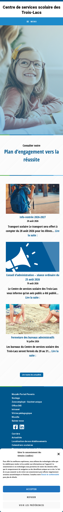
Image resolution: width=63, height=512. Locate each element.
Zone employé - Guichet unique (27, 402)
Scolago (16, 398)
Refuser (31, 497)
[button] (58, 454)
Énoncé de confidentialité (50, 474)
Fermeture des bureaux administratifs (32, 337)
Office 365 (17, 405)
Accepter (31, 489)
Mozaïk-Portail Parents (23, 394)
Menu (34, 21)
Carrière (16, 434)
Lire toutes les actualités (31, 374)
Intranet (16, 409)
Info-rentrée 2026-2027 (33, 217)
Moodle (15, 417)
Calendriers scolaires (22, 445)
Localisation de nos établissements (29, 441)
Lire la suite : (32, 297)
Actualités (17, 437)
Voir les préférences (31, 505)
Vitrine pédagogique (22, 413)
